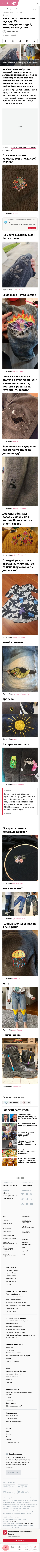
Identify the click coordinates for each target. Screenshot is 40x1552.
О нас (4, 1216)
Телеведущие (7, 1232)
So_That (15, 214)
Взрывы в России (12, 1308)
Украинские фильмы (13, 1374)
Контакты (25, 1236)
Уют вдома (10, 9)
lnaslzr (14, 739)
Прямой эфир (11, 1276)
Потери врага (11, 1311)
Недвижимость (12, 1413)
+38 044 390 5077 (27, 1185)
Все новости (11, 1267)
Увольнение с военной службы (17, 1321)
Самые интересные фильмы (16, 1371)
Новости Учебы (12, 1389)
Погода (8, 1284)
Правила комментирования (28, 1227)
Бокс (7, 1431)
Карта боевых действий (14, 1297)
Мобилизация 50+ (12, 1324)
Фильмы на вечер (12, 1377)
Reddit (13, 35)
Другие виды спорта (13, 1442)
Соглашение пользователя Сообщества (26, 1221)
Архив (24, 1247)
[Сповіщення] (37, 3)
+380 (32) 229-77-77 (15, 1521)
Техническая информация (26, 1231)
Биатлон (9, 1440)
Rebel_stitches (18, 784)
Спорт (8, 1428)
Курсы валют (10, 1350)
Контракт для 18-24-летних (15, 1329)
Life (3, 9)
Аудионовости (11, 1281)
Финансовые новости (13, 1353)
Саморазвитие (11, 1403)
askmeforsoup (17, 371)
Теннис (8, 1437)
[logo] (13, 3)
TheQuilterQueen (18, 509)
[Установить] (20, 1536)
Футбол (8, 1434)
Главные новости (12, 1270)
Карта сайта (25, 1251)
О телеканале (7, 1228)
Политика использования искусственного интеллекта (8, 1249)
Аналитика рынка (12, 1416)
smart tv (9, 1492)
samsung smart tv (23, 1492)
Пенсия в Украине (12, 1361)
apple (23, 1486)
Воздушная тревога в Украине (16, 1302)
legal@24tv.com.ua (27, 1523)
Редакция (6, 1220)
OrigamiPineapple (19, 555)
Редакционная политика (7, 1224)
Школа (8, 1397)
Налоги (8, 1358)
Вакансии (25, 1239)
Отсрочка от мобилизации (15, 1332)
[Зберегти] (34, 41)
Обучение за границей (14, 1406)
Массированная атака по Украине (18, 1305)
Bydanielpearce (18, 919)
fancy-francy (17, 1030)
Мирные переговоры (13, 1300)
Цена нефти (10, 1347)
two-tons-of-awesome (20, 694)
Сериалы (9, 1382)
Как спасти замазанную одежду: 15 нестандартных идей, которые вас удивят (27, 9)
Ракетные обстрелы (13, 1294)
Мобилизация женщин (14, 1326)
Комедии (9, 1380)
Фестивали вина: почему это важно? (19, 148)
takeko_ (15, 441)
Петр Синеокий (12, 31)
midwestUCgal (17, 883)
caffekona (16, 978)
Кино (8, 1368)
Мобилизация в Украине (16, 1318)
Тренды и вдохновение (14, 1421)
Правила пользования (10, 1238)
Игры (23, 1254)
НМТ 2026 (9, 1400)
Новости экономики (14, 1344)
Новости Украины (12, 1273)
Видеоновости (11, 1278)
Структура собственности (26, 1243)
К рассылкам (13, 1472)
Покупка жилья (11, 1418)
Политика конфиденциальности (10, 1243)
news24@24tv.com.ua (10, 1185)
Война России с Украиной (16, 1291)
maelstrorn (16, 1087)
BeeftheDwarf (17, 290)
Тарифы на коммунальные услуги (18, 1356)
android (9, 1486)
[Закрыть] (36, 1531)
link (23, 1194)
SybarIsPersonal (18, 637)
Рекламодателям (8, 1235)
